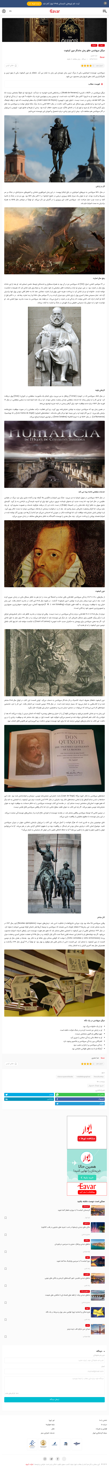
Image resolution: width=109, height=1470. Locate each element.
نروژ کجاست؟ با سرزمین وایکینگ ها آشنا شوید (73, 1261)
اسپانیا (94, 45)
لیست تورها (35, 3)
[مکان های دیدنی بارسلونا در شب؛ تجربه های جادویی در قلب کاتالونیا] (98, 1227)
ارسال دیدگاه (54, 1399)
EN (10, 11)
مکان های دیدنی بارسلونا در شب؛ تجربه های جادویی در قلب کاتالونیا (65, 1227)
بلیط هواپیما (50, 1424)
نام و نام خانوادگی (99, 1355)
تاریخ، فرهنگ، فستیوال (96, 1085)
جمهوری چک (85, 1291)
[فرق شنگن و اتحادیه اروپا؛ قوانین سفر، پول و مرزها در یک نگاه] (98, 1312)
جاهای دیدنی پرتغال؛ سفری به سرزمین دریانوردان (72, 1244)
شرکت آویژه (29, 1464)
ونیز (88, 1325)
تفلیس (87, 1274)
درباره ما (104, 1424)
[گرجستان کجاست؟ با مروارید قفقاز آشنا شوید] (98, 1210)
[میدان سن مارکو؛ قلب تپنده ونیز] (98, 1329)
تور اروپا (51, 1420)
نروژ (88, 1257)
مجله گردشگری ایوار (100, 1433)
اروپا (101, 45)
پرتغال (87, 1240)
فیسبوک (101, 1099)
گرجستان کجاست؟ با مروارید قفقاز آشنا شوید (74, 1210)
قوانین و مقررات (101, 1428)
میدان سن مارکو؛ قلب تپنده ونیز (78, 1329)
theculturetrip (99, 1077)
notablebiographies (83, 1077)
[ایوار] (54, 11)
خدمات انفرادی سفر (47, 1433)
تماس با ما (103, 1420)
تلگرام (102, 1103)
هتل (52, 1428)
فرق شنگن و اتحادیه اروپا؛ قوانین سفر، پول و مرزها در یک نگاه (68, 1312)
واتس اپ (100, 1094)
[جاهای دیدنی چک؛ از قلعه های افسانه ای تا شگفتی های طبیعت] (98, 1295)
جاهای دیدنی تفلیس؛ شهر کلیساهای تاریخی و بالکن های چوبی (67, 1278)
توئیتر (51, 1094)
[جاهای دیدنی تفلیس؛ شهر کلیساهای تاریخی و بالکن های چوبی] (98, 1278)
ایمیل (103, 1366)
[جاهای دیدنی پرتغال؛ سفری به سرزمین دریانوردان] (98, 1244)
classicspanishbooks (65, 1077)
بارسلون (86, 1223)
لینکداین (50, 1099)
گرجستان (86, 1206)
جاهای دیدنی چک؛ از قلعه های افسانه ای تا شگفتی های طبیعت (67, 1295)
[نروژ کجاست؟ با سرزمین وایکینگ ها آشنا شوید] (98, 1261)
